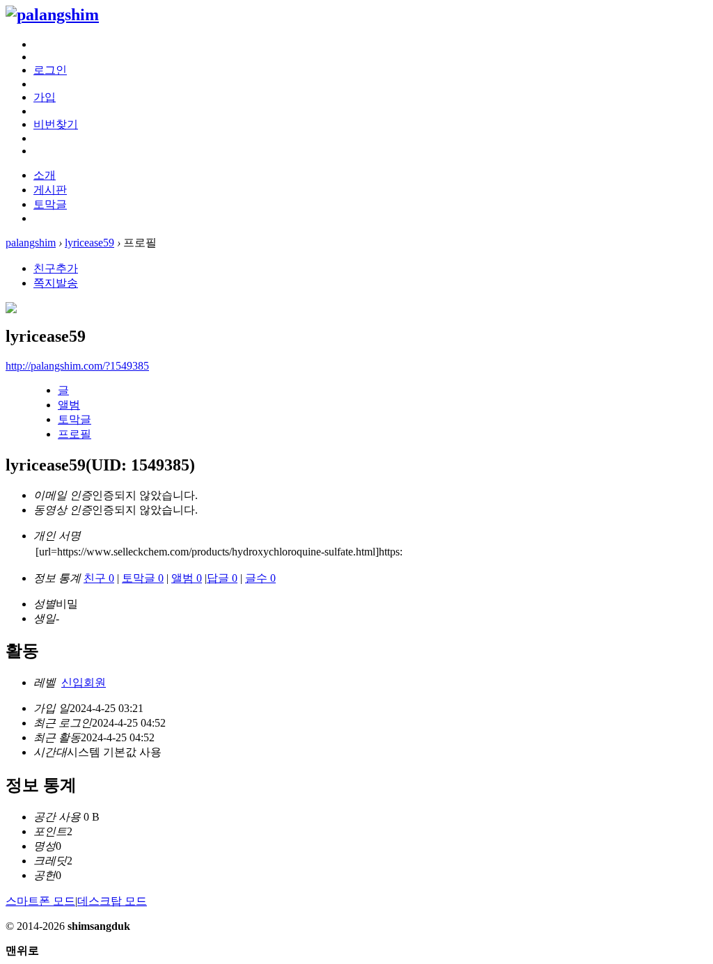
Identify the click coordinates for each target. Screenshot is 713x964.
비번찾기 (55, 124)
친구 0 (99, 578)
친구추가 (55, 268)
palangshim (31, 242)
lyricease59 (89, 242)
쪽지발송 (55, 283)
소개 (44, 175)
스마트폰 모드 (40, 901)
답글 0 (222, 578)
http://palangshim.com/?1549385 (77, 366)
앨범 (69, 405)
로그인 (50, 70)
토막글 (50, 204)
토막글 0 (143, 578)
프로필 (74, 434)
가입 (44, 97)
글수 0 (260, 578)
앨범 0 (186, 578)
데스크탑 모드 (112, 901)
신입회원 (83, 682)
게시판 (50, 190)
